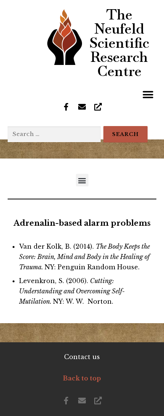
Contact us (82, 357)
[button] (147, 94)
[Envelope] (82, 107)
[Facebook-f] (66, 107)
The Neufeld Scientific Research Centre (119, 42)
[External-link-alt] (98, 107)
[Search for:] (54, 134)
